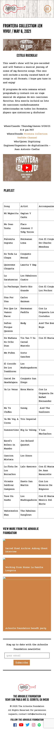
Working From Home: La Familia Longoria (24, 568)
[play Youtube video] (27, 167)
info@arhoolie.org (36, 714)
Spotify (39, 725)
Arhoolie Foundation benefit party (25, 628)
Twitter (28, 725)
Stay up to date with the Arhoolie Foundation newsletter (27, 647)
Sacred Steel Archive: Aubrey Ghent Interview (26, 549)
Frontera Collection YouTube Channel (32, 136)
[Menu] (47, 8)
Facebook (15, 725)
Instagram (33, 725)
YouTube (21, 725)
